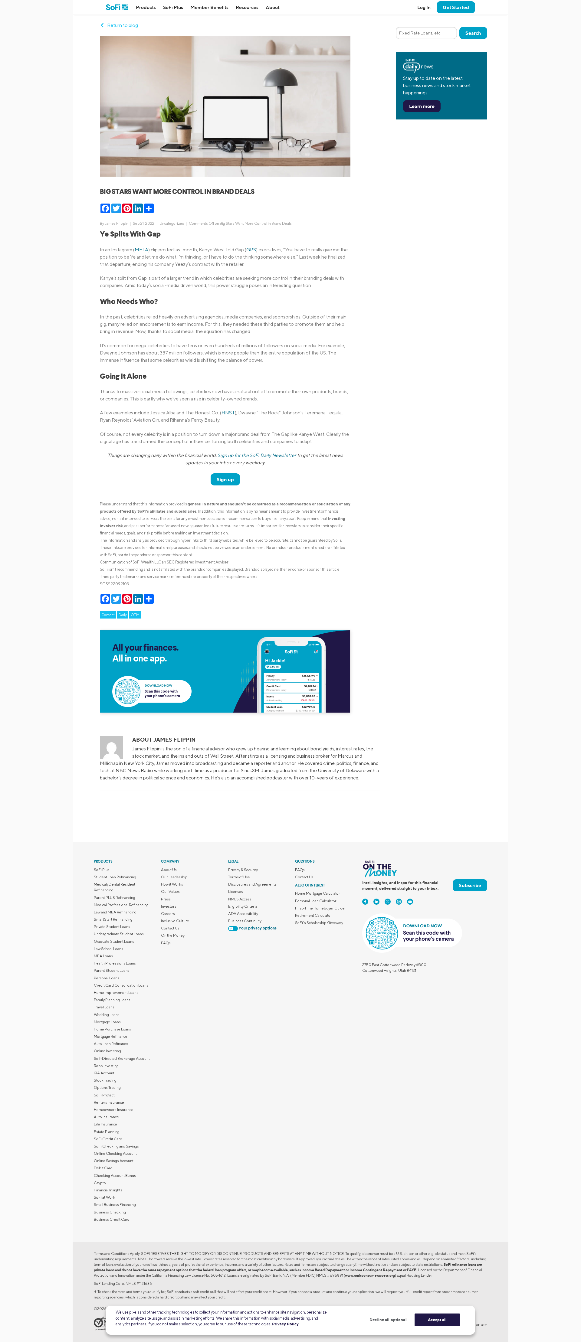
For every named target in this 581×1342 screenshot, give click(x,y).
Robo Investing (106, 1065)
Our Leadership (174, 877)
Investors (168, 906)
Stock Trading (105, 1080)
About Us (169, 869)
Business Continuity (244, 921)
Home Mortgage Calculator (317, 893)
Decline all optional (388, 1319)
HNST (228, 413)
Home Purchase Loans (112, 1029)
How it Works (172, 884)
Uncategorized (171, 223)
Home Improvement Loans (116, 992)
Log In (424, 7)
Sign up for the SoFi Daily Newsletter (257, 455)
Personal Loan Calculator (315, 901)
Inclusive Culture (175, 921)
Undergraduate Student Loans (119, 934)
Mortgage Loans (107, 1022)
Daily (123, 614)
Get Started (456, 7)
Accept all (437, 1319)
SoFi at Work (104, 1197)
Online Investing (107, 1051)
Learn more (422, 106)
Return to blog (122, 25)
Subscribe (470, 885)
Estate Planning (107, 1131)
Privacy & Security (243, 869)
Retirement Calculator (313, 915)
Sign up (225, 479)
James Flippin (116, 223)
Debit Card (103, 1168)
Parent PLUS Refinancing (114, 897)
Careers (168, 913)
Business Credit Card (112, 1219)
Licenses (235, 891)
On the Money (173, 935)
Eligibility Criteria (242, 906)
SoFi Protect (104, 1095)
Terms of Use (239, 877)
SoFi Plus (173, 7)
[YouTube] (410, 902)
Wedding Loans (107, 1014)
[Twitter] (388, 902)
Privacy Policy (285, 1323)
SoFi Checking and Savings (116, 1146)
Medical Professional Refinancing (121, 905)
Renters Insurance (109, 1102)
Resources (247, 7)
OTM (135, 614)
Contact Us (170, 928)
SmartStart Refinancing (113, 919)
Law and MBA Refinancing (115, 912)
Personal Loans (106, 978)
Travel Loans (104, 1007)
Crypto (100, 1182)
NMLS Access (239, 899)
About (273, 7)
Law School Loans (108, 948)
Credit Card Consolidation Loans (121, 985)
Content (108, 614)
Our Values (170, 891)
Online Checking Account (115, 1153)
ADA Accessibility (243, 913)
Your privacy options (257, 928)
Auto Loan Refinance (111, 1043)
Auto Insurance (106, 1117)
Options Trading (107, 1087)
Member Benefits (209, 7)
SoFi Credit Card (108, 1139)
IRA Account (104, 1073)
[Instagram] (399, 902)
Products (146, 7)
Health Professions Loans (115, 963)
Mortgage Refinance (110, 1036)
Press (166, 899)
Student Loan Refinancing (115, 877)
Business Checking (110, 1212)
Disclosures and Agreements (252, 884)
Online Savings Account (113, 1160)
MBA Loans (103, 956)
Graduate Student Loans (114, 941)
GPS (251, 250)
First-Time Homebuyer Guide (320, 908)
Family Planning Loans (112, 1000)
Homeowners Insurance (113, 1109)
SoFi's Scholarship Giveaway (319, 922)
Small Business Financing (115, 1204)
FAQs (166, 943)
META (141, 250)
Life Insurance (105, 1124)
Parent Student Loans (112, 970)
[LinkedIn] (376, 902)
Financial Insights (108, 1190)
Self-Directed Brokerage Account (122, 1058)
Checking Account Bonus (115, 1175)
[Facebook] (365, 902)
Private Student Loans (112, 926)
